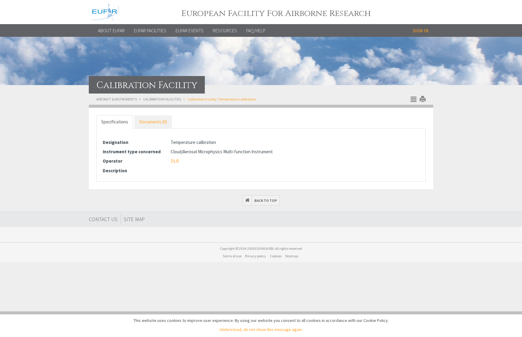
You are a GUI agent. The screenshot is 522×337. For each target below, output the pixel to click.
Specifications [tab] (114, 122)
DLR (175, 161)
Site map (134, 219)
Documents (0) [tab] (153, 122)
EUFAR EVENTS (190, 30)
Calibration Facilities (162, 99)
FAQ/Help (256, 30)
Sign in (421, 30)
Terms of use (231, 256)
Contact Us (103, 219)
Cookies (276, 256)
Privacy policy (255, 256)
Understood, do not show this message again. (261, 329)
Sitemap (291, 256)
